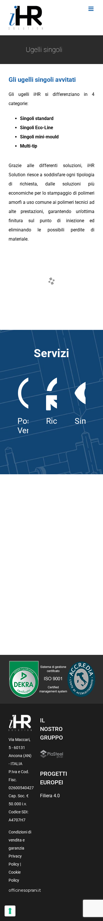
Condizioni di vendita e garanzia (20, 840)
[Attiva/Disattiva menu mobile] (91, 9)
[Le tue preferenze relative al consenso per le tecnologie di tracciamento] (10, 910)
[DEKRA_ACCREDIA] (52, 662)
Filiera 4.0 (50, 795)
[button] (19, 264)
